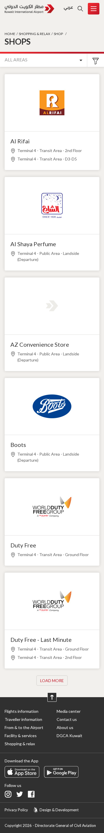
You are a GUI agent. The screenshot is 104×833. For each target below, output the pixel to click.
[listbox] (43, 60)
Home (10, 34)
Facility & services (21, 735)
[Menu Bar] (93, 8)
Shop (58, 34)
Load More (52, 680)
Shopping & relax (34, 34)
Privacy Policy (16, 810)
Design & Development (59, 810)
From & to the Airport (24, 727)
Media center (69, 711)
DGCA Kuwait (69, 735)
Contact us (67, 719)
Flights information (21, 711)
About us (65, 727)
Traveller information (23, 719)
